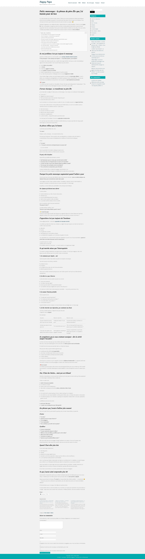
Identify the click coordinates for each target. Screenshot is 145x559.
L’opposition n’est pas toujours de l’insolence (50, 40)
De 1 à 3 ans (94, 23)
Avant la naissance (72, 2)
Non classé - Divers (48, 512)
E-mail (41, 534)
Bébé (79, 2)
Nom (41, 530)
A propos (64, 557)
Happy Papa (46, 1)
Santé (92, 35)
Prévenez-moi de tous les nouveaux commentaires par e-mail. (54, 547)
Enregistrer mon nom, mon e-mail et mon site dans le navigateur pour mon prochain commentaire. (62, 543)
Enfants (84, 2)
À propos (97, 2)
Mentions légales (71, 557)
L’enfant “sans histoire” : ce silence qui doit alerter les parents (97, 50)
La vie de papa (90, 2)
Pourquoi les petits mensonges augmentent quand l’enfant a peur (54, 39)
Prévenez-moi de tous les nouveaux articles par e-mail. (52, 550)
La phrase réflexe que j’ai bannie (47, 37)
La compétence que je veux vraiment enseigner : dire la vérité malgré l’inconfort (56, 44)
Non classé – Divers (96, 31)
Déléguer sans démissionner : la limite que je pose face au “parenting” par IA (98, 56)
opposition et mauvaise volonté (62, 221)
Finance (93, 27)
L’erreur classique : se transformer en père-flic (50, 36)
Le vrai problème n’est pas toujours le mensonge (50, 34)
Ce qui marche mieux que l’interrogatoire (49, 42)
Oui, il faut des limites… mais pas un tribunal (49, 45)
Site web (42, 538)
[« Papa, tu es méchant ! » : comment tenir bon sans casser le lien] (63, 504)
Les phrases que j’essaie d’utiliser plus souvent (50, 47)
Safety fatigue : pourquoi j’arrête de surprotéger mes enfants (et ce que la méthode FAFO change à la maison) (97, 63)
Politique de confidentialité (82, 557)
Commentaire (43, 520)
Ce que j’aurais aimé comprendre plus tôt (49, 50)
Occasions (93, 33)
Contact (103, 2)
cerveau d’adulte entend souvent (69, 56)
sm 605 (93, 80)
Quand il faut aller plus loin (46, 48)
